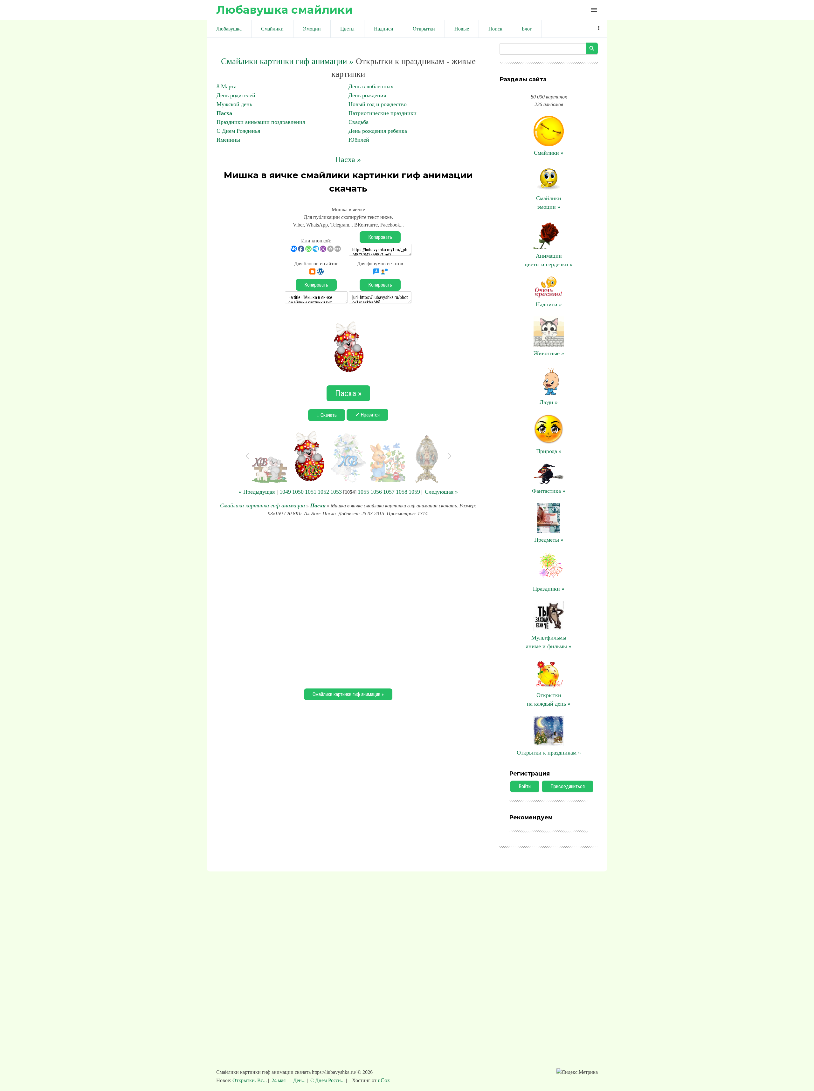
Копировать (380, 237)
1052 (323, 492)
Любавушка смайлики (284, 10)
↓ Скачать (327, 415)
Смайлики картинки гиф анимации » (287, 61)
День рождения (367, 95)
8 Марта (227, 86)
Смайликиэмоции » (548, 202)
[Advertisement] (348, 602)
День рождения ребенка (377, 131)
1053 (336, 492)
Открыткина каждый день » (548, 699)
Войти (525, 786)
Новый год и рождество (377, 104)
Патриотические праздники (382, 113)
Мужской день (234, 104)
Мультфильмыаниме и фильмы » (548, 641)
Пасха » (348, 159)
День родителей (236, 95)
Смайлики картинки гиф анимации (262, 505)
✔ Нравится (367, 415)
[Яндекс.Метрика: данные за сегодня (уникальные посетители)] (577, 1072)
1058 (401, 492)
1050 (298, 492)
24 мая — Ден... (288, 1080)
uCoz (384, 1080)
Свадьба (358, 122)
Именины (228, 140)
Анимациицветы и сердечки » (549, 260)
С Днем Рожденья (238, 131)
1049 (285, 492)
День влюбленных (370, 86)
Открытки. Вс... (250, 1080)
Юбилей (358, 140)
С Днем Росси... (327, 1080)
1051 (310, 492)
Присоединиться (567, 786)
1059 (414, 492)
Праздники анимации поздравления (261, 122)
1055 (363, 492)
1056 (376, 492)
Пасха (224, 113)
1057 (389, 492)
